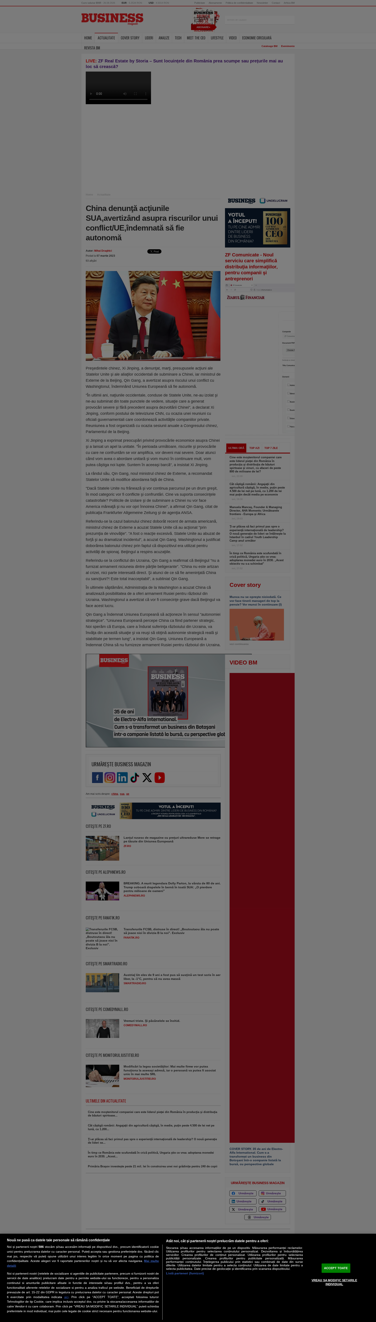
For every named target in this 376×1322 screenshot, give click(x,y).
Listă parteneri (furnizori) (185, 1273)
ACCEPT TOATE (336, 1268)
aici (66, 1297)
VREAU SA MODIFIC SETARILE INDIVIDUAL (334, 1282)
